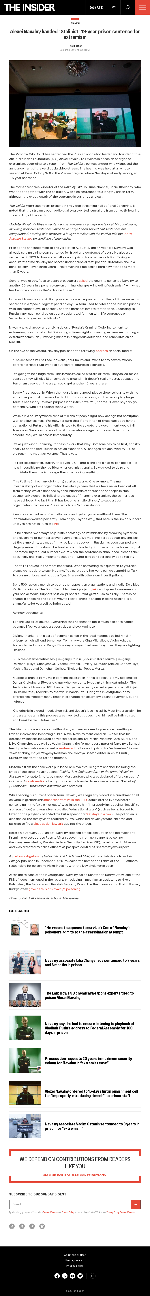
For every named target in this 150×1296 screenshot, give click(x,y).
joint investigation (25, 856)
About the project (75, 1254)
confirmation (36, 781)
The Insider (75, 45)
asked (83, 280)
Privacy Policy (68, 1212)
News (75, 23)
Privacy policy (75, 1265)
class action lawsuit (48, 823)
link (94, 589)
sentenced (67, 748)
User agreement (75, 1260)
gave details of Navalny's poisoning (54, 889)
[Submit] (135, 1204)
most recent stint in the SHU (65, 799)
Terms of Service (50, 1212)
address (101, 350)
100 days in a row (99, 814)
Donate (96, 7)
